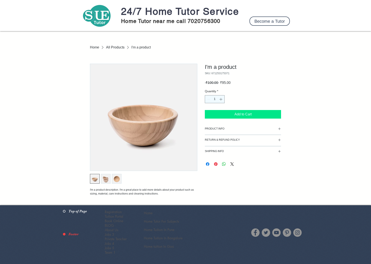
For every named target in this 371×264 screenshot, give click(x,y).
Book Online (114, 221)
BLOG (109, 225)
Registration (113, 212)
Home (148, 213)
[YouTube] (276, 232)
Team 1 (110, 252)
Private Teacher (116, 239)
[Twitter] (266, 232)
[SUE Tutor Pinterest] (287, 232)
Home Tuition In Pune (159, 230)
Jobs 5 (109, 248)
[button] (269, 21)
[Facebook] (255, 232)
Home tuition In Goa (159, 246)
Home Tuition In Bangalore (163, 238)
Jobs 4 (109, 243)
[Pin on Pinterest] (215, 164)
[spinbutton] (215, 99)
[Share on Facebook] (207, 164)
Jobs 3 (109, 234)
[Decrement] (208, 99)
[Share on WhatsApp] (224, 164)
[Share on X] (232, 164)
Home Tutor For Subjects (161, 221)
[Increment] (221, 99)
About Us (111, 230)
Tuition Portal (114, 216)
